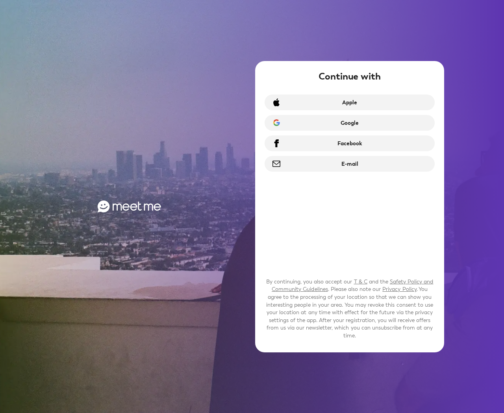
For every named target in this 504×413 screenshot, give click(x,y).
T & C (360, 281)
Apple (349, 102)
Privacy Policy (399, 289)
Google (350, 123)
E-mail (349, 164)
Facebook (349, 143)
